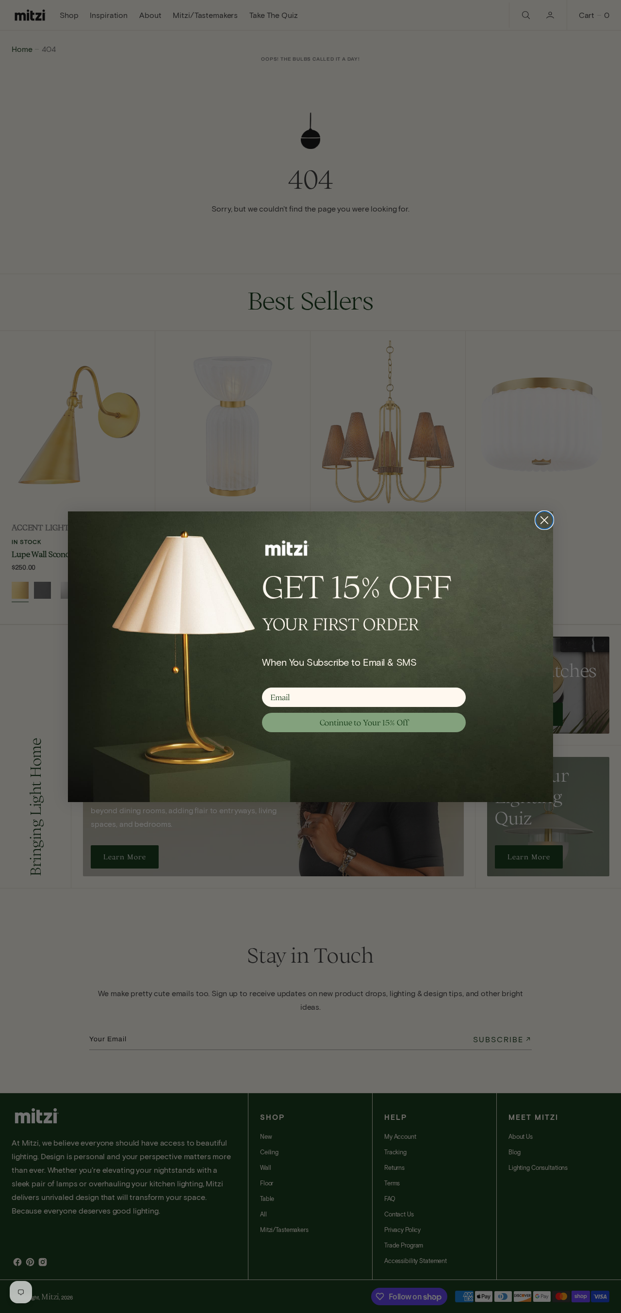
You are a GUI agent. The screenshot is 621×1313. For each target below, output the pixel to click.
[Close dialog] (544, 520)
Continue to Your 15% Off (364, 722)
